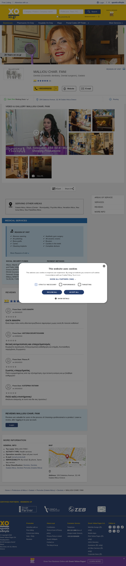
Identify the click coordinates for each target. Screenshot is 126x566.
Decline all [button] (52, 292)
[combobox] (104, 266)
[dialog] (63, 283)
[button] (63, 279)
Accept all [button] (74, 292)
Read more (76, 275)
